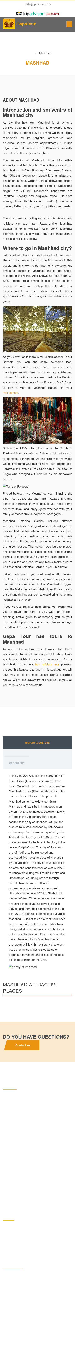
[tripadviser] (30, 13)
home (27, 53)
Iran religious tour (47, 664)
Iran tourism (10, 392)
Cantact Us (15, 1326)
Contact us (22, 1045)
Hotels (12, 1303)
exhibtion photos (18, 1314)
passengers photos (20, 1292)
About (11, 1281)
